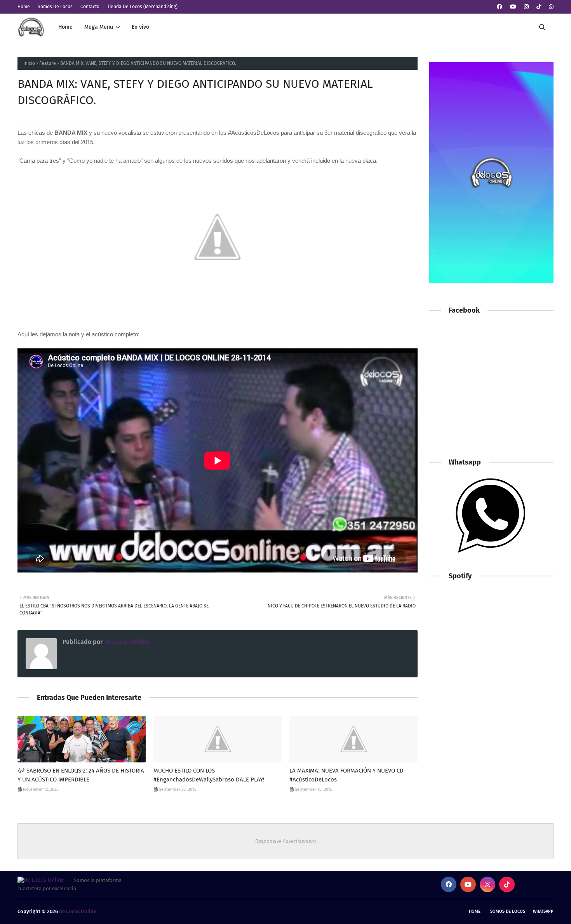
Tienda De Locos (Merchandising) (142, 6)
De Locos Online (126, 642)
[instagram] (526, 7)
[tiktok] (538, 7)
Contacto (89, 6)
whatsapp (543, 911)
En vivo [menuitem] (140, 27)
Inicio (29, 63)
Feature (47, 63)
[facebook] (499, 7)
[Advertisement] (491, 393)
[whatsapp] (550, 7)
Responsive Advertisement (285, 841)
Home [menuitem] (65, 27)
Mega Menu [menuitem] (98, 27)
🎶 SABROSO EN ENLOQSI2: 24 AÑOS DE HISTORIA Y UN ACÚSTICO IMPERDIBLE (80, 775)
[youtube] (513, 7)
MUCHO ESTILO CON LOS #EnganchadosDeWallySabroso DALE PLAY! (209, 775)
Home (23, 6)
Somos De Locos (55, 6)
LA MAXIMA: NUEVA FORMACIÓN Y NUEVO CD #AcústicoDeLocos (346, 775)
